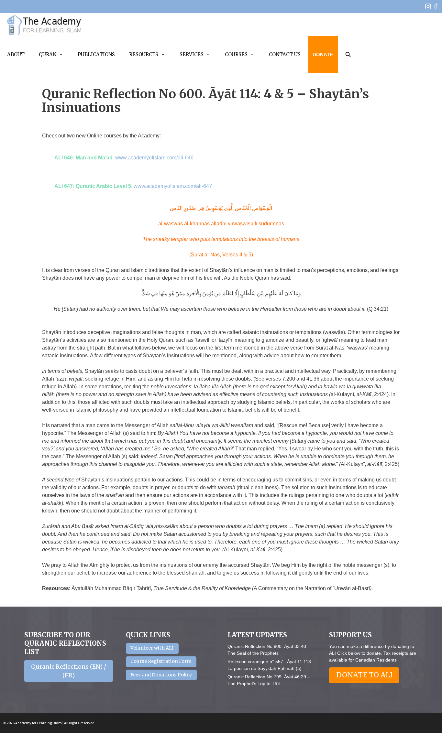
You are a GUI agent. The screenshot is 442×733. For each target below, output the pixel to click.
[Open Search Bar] (348, 54)
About (16, 54)
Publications (96, 54)
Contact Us (285, 54)
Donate (323, 54)
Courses (236, 54)
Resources (143, 54)
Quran (47, 54)
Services (192, 54)
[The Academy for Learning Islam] (44, 24)
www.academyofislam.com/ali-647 (173, 186)
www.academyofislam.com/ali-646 (154, 157)
